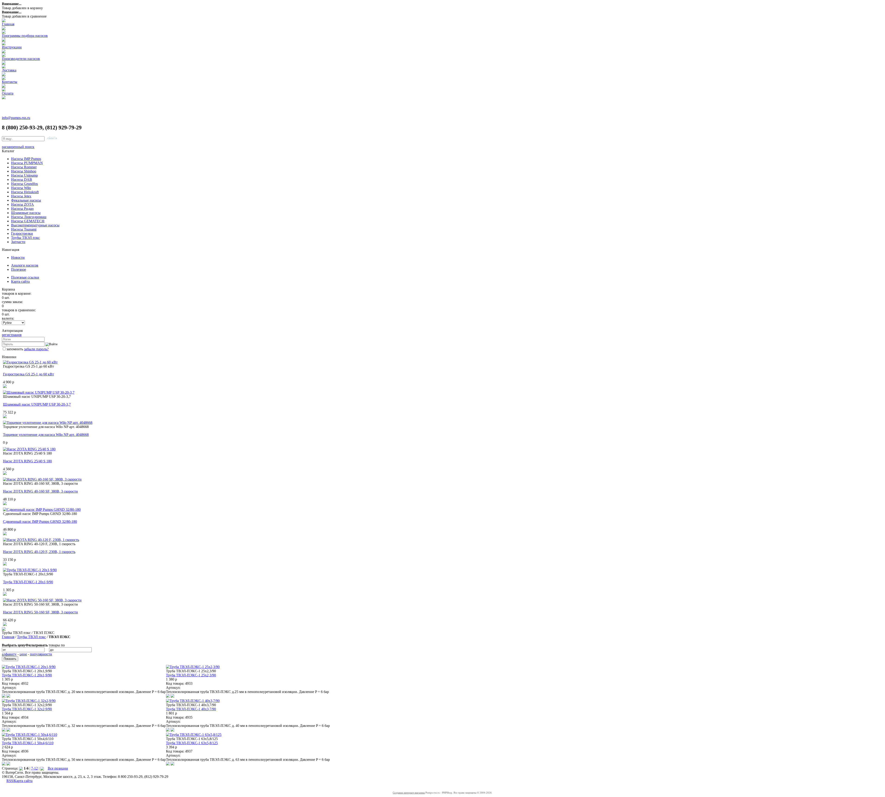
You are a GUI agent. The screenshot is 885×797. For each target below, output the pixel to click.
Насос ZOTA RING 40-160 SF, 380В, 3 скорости (40, 491)
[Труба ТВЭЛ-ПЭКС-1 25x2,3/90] (193, 667)
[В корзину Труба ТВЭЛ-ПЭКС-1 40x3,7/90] (172, 730)
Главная (8, 24)
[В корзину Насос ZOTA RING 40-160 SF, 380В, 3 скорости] (5, 504)
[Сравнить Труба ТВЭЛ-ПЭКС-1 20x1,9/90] (4, 696)
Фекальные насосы (26, 200)
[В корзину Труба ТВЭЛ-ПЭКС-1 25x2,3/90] (172, 696)
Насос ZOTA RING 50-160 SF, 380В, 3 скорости (40, 612)
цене (23, 654)
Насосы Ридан (22, 209)
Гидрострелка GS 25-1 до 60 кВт (28, 374)
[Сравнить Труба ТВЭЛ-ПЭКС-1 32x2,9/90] (4, 730)
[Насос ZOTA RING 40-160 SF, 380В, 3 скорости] (42, 479)
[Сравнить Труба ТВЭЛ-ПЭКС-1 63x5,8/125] (168, 764)
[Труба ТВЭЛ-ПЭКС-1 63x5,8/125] (193, 735)
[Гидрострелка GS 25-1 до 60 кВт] (30, 362)
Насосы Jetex (21, 196)
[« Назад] (21, 768)
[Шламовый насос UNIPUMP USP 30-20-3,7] (38, 392)
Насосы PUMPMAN (27, 163)
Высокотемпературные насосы (35, 225)
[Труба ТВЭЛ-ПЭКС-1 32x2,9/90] (29, 701)
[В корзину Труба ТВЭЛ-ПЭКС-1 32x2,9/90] (8, 730)
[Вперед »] (42, 768)
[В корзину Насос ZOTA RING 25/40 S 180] (5, 474)
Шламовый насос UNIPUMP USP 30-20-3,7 (37, 404)
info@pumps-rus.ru (16, 118)
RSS (9, 781)
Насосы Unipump (24, 175)
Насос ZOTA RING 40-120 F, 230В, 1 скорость (39, 552)
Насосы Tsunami (23, 229)
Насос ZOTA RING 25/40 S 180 (27, 461)
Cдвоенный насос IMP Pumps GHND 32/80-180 (40, 521)
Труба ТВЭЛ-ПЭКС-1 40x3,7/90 (191, 709)
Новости (18, 257)
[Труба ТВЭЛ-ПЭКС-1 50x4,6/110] (29, 735)
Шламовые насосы (26, 213)
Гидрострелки (22, 233)
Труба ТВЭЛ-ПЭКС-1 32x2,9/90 (27, 709)
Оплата (7, 93)
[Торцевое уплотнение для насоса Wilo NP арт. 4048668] (47, 423)
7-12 (34, 768)
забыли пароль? (36, 349)
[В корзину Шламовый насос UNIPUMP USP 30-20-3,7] (5, 417)
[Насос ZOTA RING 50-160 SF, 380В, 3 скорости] (42, 600)
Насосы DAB (21, 179)
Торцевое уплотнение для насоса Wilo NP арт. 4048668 (46, 435)
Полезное (18, 269)
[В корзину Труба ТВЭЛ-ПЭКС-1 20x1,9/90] (5, 594)
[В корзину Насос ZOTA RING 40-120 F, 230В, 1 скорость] (5, 564)
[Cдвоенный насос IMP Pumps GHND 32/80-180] (42, 510)
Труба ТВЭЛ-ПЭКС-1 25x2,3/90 (191, 675)
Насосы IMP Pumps (26, 159)
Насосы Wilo (21, 188)
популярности (41, 654)
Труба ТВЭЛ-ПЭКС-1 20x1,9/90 (28, 582)
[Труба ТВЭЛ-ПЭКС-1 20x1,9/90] (30, 570)
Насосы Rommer (24, 167)
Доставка (9, 70)
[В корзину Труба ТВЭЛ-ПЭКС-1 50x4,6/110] (8, 764)
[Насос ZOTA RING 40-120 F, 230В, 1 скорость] (41, 540)
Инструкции (12, 47)
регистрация (11, 335)
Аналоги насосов (24, 265)
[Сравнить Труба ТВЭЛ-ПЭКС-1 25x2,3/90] (168, 696)
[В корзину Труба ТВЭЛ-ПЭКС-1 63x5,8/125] (172, 764)
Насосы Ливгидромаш (28, 217)
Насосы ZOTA (22, 204)
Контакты (9, 82)
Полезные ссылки (25, 277)
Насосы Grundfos (24, 184)
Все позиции (58, 768)
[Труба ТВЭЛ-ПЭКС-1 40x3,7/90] (193, 701)
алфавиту (9, 654)
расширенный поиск (18, 147)
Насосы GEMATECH (27, 221)
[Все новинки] (4, 629)
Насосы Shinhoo (23, 171)
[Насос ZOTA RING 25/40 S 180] (29, 449)
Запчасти (18, 242)
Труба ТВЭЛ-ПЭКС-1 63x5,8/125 (192, 743)
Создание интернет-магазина (409, 792)
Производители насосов (21, 59)
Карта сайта (20, 281)
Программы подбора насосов (25, 36)
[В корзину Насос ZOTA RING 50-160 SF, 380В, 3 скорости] (5, 625)
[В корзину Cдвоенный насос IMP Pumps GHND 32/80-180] (5, 534)
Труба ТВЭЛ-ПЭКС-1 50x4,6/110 (27, 743)
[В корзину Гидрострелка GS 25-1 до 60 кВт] (5, 387)
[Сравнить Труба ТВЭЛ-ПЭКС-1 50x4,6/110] (4, 764)
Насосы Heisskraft (25, 192)
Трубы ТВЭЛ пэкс (25, 238)
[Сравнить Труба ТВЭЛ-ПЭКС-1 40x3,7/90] (168, 730)
